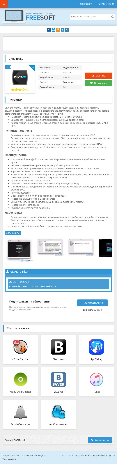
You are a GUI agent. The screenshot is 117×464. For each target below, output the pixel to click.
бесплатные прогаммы (92, 455)
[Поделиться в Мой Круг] (53, 30)
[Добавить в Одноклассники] (58, 30)
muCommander (58, 424)
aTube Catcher (20, 359)
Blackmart (58, 359)
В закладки (100, 83)
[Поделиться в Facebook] (49, 30)
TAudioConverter (20, 424)
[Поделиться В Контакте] (67, 30)
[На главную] (32, 16)
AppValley (96, 359)
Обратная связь (9, 459)
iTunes (96, 391)
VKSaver (58, 391)
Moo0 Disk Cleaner (20, 391)
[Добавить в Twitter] (62, 30)
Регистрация (85, 3)
